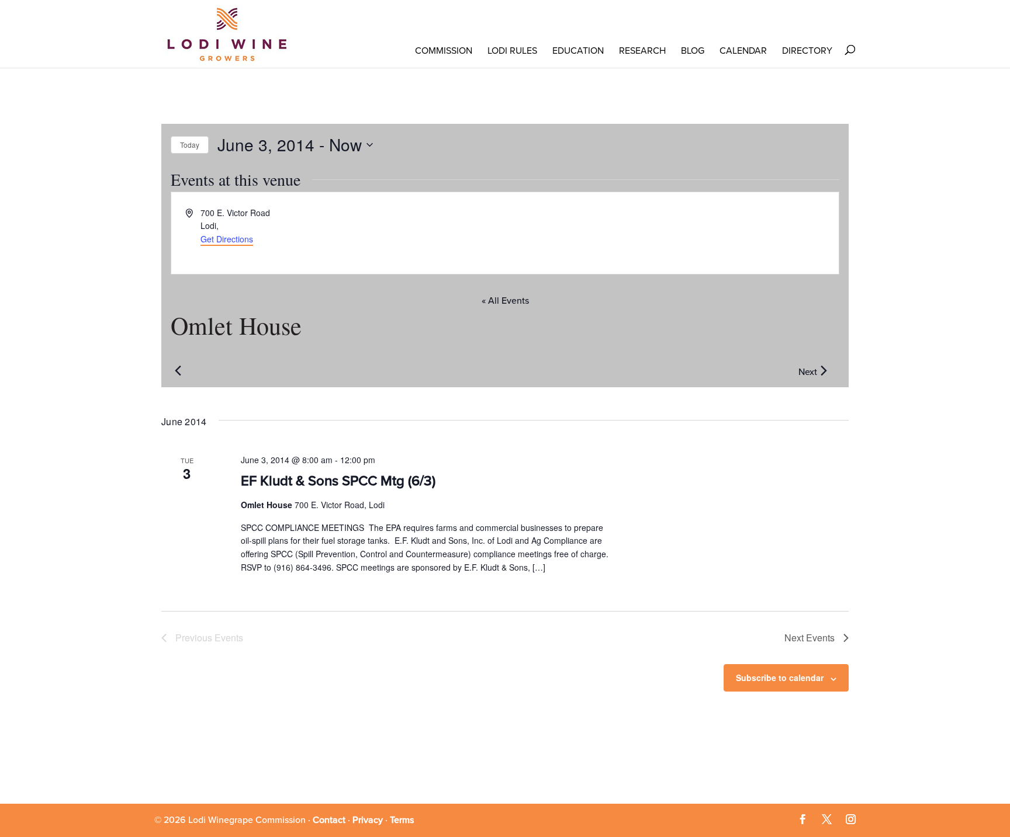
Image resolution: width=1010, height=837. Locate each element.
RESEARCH (642, 51)
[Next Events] (824, 371)
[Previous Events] (178, 371)
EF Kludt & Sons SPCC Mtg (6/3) (338, 481)
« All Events (505, 301)
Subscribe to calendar (780, 677)
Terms (402, 820)
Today (189, 145)
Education (578, 51)
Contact (329, 820)
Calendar (743, 51)
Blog (692, 51)
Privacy (367, 820)
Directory (807, 51)
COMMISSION (443, 51)
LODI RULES (512, 51)
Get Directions (226, 239)
